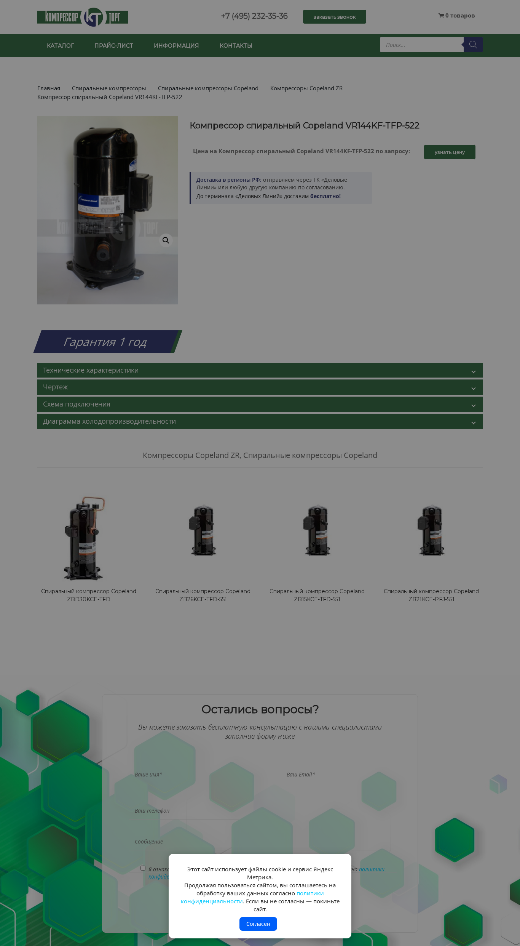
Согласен (258, 923)
